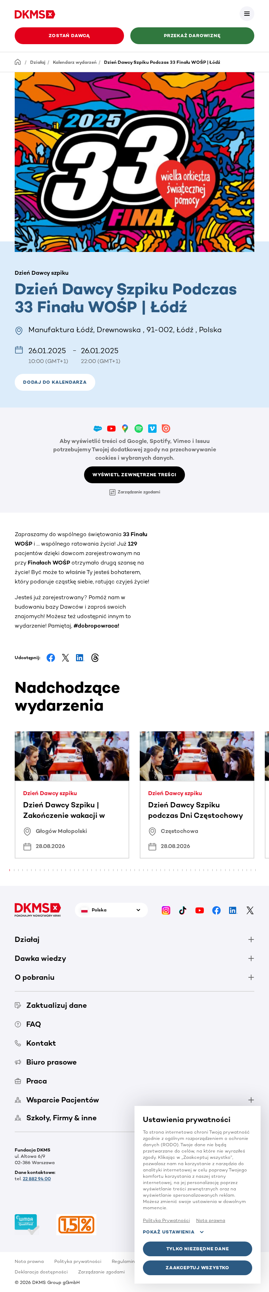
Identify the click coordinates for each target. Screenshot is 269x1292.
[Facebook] (216, 910)
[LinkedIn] (233, 910)
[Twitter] (250, 910)
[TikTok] (183, 910)
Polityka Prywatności (166, 1220)
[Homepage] (18, 61)
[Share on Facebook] (51, 658)
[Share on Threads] (95, 658)
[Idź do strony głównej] (35, 13)
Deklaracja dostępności (41, 1271)
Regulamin (123, 1261)
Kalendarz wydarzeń (75, 62)
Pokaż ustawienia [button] (168, 1232)
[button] (247, 13)
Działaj (38, 62)
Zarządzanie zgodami (139, 492)
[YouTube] (199, 910)
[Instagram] (166, 910)
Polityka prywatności (77, 1261)
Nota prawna (29, 1261)
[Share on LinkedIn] (80, 658)
